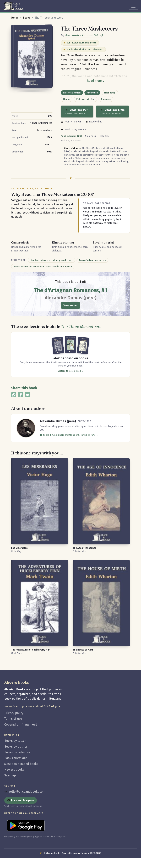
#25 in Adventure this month (81, 42)
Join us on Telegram (22, 800)
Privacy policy (13, 713)
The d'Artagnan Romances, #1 (70, 290)
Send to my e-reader (76, 129)
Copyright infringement (20, 724)
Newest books (14, 769)
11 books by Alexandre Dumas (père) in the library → (69, 434)
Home (15, 17)
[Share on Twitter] (27, 394)
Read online (95, 121)
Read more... (95, 81)
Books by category (17, 752)
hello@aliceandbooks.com (26, 791)
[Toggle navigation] (133, 6)
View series (70, 305)
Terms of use (13, 719)
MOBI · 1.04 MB (72, 121)
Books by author (15, 746)
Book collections (15, 758)
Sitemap (10, 775)
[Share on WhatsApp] (13, 394)
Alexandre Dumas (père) (84, 35)
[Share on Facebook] (20, 394)
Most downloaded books (21, 764)
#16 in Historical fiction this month (85, 49)
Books (26, 17)
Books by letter (15, 741)
